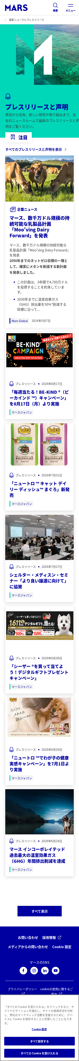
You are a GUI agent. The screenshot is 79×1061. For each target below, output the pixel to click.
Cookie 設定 (61, 947)
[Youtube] (55, 970)
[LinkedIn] (45, 970)
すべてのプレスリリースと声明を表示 (33, 149)
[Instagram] (34, 970)
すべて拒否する (39, 1041)
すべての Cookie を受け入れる (39, 1053)
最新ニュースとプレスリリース (26, 19)
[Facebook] (23, 970)
